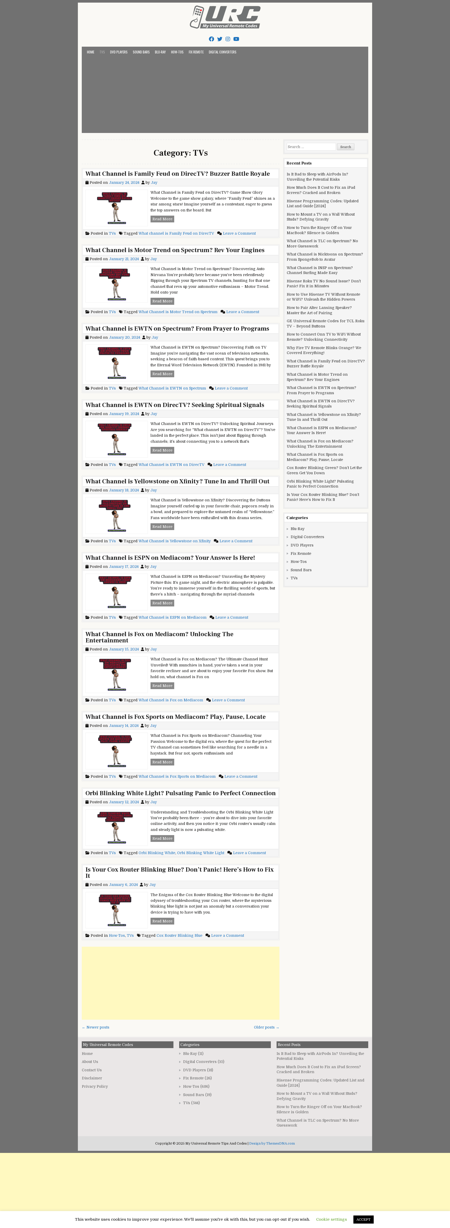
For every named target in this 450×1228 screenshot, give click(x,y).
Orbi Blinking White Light (200, 853)
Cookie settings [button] (331, 1219)
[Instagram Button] (228, 39)
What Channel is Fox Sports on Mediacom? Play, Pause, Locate (175, 717)
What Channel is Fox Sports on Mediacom (177, 776)
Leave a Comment (239, 233)
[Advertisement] (225, 93)
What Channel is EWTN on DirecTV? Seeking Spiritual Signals (174, 405)
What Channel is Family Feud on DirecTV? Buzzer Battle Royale (177, 174)
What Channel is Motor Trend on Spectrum (178, 312)
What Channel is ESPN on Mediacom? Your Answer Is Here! (170, 558)
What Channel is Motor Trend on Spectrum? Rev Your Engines (175, 250)
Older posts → (266, 1027)
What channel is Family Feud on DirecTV (176, 233)
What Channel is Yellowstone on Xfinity (175, 541)
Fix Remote (196, 51)
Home (90, 51)
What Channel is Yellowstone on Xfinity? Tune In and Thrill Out (177, 481)
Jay (154, 182)
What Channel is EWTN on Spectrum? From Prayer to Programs (177, 329)
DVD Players (119, 51)
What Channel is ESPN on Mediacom (173, 617)
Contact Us (92, 1070)
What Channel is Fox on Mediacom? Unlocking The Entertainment (159, 637)
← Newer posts (95, 1027)
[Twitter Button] (219, 39)
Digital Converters (222, 51)
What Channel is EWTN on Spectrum (172, 388)
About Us (90, 1062)
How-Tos (177, 51)
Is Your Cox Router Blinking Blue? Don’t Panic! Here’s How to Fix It (179, 873)
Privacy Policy (95, 1086)
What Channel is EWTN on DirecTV (171, 465)
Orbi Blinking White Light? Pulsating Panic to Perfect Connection (180, 793)
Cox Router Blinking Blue (179, 935)
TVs (102, 51)
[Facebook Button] (211, 39)
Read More (163, 219)
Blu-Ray (160, 51)
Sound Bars (141, 51)
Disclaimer (92, 1078)
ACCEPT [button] (364, 1219)
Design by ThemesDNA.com (272, 1143)
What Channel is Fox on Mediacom (171, 700)
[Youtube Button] (236, 39)
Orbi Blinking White (157, 853)
